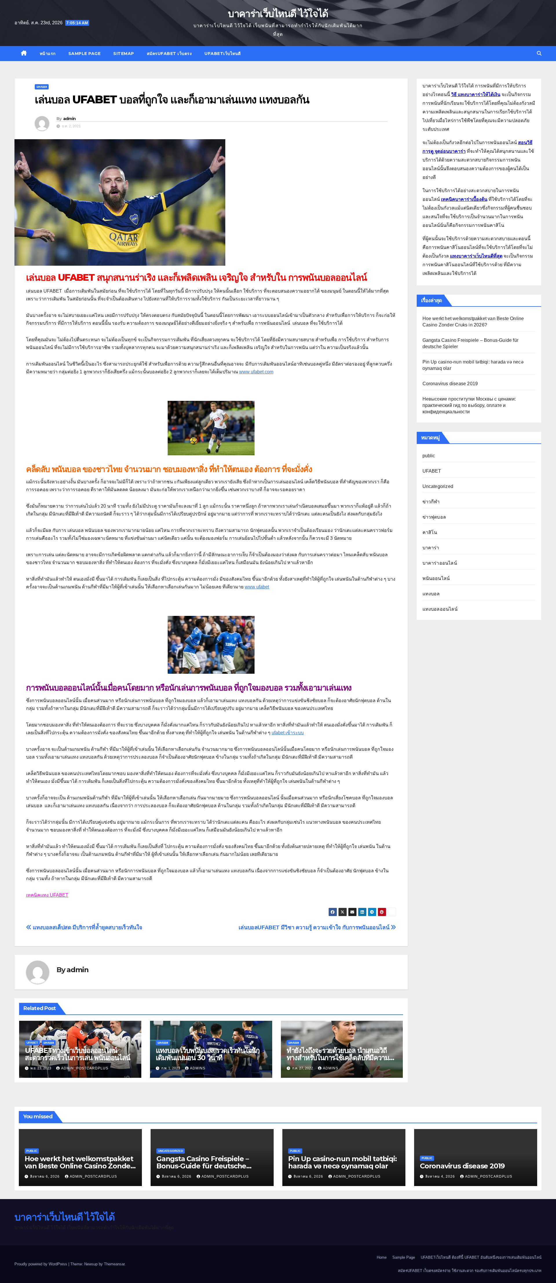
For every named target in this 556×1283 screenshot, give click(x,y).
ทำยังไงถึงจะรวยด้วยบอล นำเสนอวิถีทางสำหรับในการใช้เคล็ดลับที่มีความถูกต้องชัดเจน (342, 1057)
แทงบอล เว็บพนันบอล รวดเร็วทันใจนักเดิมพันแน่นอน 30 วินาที (208, 1054)
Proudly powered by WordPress (41, 1264)
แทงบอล (41, 86)
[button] (539, 53)
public (429, 455)
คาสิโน (430, 532)
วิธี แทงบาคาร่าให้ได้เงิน (475, 94)
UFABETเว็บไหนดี (222, 53)
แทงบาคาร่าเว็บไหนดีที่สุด (476, 256)
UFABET (32, 1042)
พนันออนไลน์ (436, 578)
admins (197, 1068)
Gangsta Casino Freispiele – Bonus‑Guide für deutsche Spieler (202, 1165)
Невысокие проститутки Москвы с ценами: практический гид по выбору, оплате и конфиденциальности (469, 405)
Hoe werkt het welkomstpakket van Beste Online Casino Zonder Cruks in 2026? (79, 1165)
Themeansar (114, 1264)
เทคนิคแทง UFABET (47, 895)
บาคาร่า (431, 547)
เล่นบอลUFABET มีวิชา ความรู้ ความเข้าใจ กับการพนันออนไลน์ (315, 927)
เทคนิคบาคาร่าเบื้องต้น (464, 199)
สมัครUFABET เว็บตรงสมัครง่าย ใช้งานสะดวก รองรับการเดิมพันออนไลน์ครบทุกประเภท (470, 1271)
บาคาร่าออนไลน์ (440, 563)
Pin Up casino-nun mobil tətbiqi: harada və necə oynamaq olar (342, 1162)
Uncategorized (438, 486)
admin (69, 118)
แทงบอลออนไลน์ (440, 609)
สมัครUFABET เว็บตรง (169, 53)
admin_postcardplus (84, 1068)
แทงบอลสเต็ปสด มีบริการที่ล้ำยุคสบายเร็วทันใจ (87, 927)
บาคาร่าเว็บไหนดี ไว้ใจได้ (278, 14)
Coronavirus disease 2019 (450, 383)
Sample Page (84, 53)
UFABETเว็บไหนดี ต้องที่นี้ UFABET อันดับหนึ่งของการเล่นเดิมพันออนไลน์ (481, 1257)
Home (382, 1257)
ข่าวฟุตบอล (434, 517)
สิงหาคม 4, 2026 (440, 1176)
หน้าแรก (48, 53)
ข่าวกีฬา (431, 501)
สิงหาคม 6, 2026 (45, 1176)
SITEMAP (123, 53)
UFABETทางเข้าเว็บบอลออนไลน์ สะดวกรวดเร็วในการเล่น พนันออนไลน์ (77, 1054)
